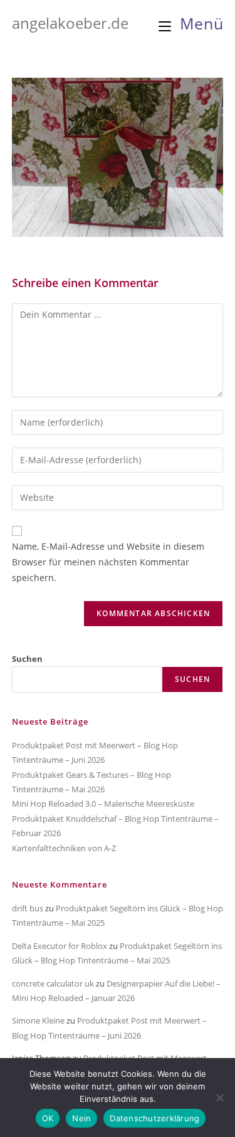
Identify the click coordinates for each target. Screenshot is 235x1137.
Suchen (27, 658)
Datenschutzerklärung (154, 1118)
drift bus (27, 908)
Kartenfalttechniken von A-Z (64, 848)
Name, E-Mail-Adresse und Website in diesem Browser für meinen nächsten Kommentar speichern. (108, 562)
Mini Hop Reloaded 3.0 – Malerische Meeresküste (103, 803)
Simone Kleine (38, 1020)
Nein (81, 1118)
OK (48, 1118)
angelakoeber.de (70, 23)
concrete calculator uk (53, 983)
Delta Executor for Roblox (59, 945)
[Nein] (219, 1097)
